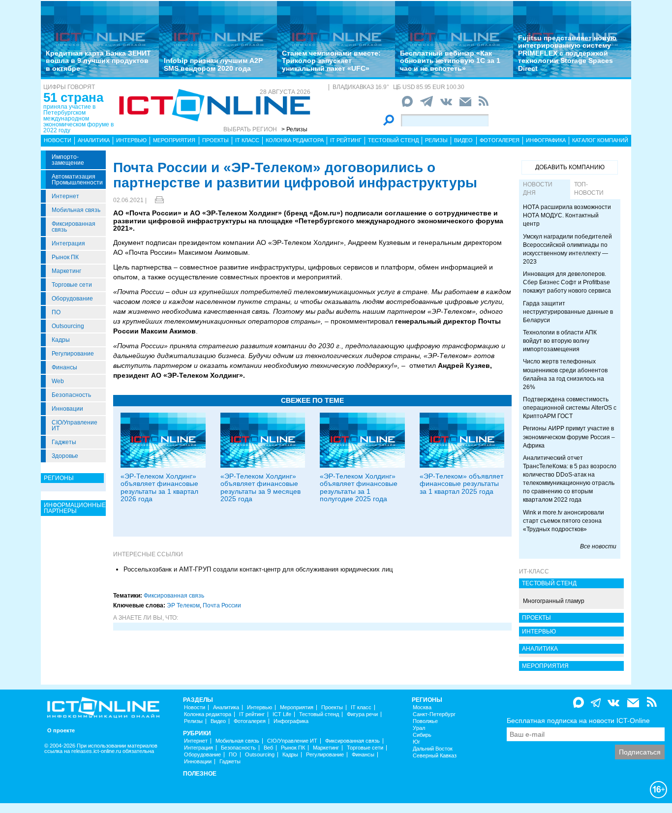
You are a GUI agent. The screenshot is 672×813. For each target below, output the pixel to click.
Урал (419, 728)
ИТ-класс (534, 571)
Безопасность (71, 395)
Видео (463, 140)
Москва (422, 707)
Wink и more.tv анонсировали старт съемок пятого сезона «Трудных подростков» (563, 521)
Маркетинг (66, 271)
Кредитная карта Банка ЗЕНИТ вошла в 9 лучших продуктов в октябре (98, 60)
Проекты (215, 140)
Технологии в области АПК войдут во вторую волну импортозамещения (560, 341)
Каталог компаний (600, 140)
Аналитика (94, 140)
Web (58, 381)
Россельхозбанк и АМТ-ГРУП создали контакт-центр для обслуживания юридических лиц (258, 569)
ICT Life (282, 714)
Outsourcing (68, 326)
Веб (268, 748)
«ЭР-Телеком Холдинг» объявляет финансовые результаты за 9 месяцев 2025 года (260, 487)
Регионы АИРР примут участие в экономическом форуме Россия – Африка (569, 437)
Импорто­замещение (68, 160)
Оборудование (72, 298)
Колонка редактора (295, 140)
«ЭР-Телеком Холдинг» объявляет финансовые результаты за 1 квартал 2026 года (159, 487)
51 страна (73, 97)
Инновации (67, 409)
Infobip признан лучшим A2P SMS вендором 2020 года (213, 64)
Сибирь (422, 735)
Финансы (64, 367)
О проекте (61, 730)
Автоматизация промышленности (77, 179)
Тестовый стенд (393, 140)
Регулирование (73, 354)
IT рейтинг (346, 140)
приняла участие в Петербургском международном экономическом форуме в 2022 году (78, 118)
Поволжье (425, 721)
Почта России (222, 605)
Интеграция (68, 243)
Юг (416, 742)
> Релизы (294, 129)
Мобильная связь (76, 210)
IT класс (247, 140)
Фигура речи (362, 714)
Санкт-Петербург (434, 714)
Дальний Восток (433, 749)
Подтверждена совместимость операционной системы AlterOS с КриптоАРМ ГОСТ (569, 408)
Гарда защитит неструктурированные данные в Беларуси (568, 312)
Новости (57, 140)
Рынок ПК (65, 257)
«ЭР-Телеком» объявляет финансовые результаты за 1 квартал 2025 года (461, 483)
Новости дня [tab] (537, 188)
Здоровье (65, 456)
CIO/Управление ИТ (74, 425)
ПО (56, 312)
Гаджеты (64, 442)
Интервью (131, 140)
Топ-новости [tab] (589, 188)
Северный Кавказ (435, 755)
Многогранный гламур (553, 601)
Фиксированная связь (73, 227)
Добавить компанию (570, 167)
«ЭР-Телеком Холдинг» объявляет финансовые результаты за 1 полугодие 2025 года (358, 487)
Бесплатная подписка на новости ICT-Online (578, 720)
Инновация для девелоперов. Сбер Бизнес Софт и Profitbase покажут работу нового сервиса (567, 282)
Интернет (65, 196)
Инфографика (546, 140)
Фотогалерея (499, 140)
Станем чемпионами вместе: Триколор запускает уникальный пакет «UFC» (331, 60)
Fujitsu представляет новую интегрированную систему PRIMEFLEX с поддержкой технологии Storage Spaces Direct (567, 53)
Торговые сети (72, 285)
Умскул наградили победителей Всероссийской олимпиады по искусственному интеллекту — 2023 (567, 249)
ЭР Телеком (183, 605)
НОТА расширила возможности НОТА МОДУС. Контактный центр (567, 215)
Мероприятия (174, 140)
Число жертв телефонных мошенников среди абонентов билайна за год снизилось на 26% (565, 374)
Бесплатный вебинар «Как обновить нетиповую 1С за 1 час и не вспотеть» (450, 60)
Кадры (61, 340)
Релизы (436, 140)
